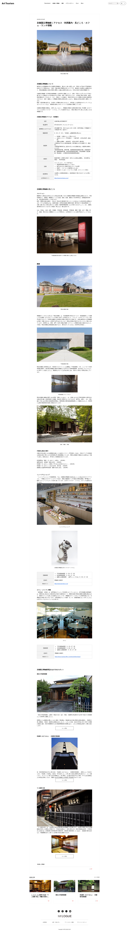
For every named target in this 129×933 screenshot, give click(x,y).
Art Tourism (8, 3)
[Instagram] (59, 911)
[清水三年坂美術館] (64, 886)
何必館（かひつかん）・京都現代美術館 (88, 895)
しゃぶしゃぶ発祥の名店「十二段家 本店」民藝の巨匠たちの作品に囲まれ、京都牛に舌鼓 (40, 896)
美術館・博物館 (40, 864)
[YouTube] (70, 911)
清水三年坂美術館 (61, 895)
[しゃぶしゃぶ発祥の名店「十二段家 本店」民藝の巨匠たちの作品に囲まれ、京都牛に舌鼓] (40, 886)
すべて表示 (97, 877)
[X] (66, 911)
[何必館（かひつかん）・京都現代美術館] (89, 886)
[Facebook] (63, 911)
